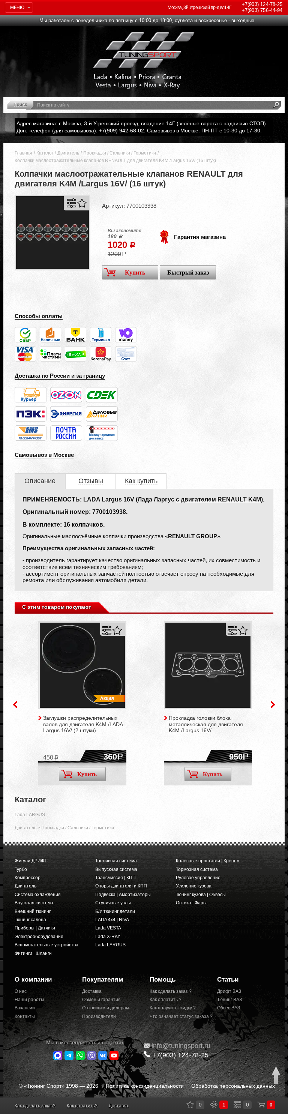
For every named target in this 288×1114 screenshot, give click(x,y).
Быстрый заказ (188, 272)
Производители (99, 1016)
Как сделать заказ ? (171, 991)
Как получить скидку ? (173, 1007)
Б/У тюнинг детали (115, 911)
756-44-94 (262, 10)
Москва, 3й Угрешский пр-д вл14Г (199, 7)
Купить (135, 272)
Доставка (92, 991)
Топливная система (116, 860)
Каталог (44, 153)
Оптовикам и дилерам (105, 1007)
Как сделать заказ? (35, 1105)
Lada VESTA (108, 928)
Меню (17, 7)
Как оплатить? (82, 1105)
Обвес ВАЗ (228, 1007)
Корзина (261, 1104)
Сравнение (237, 1104)
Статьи (227, 979)
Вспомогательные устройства (46, 944)
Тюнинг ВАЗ (229, 999)
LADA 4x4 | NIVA (112, 919)
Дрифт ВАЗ (229, 991)
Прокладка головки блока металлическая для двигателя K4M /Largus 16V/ (206, 724)
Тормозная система (197, 869)
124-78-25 (262, 4)
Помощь (163, 979)
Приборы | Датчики (35, 928)
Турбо (21, 869)
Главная (23, 153)
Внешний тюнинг (33, 911)
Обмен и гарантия (101, 999)
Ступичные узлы (113, 902)
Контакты (25, 1016)
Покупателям (102, 979)
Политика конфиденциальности (145, 1086)
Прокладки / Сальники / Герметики (119, 153)
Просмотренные (214, 1104)
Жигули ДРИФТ (30, 860)
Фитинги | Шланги (33, 953)
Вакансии (25, 1007)
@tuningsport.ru (181, 1045)
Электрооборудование (39, 936)
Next (273, 704)
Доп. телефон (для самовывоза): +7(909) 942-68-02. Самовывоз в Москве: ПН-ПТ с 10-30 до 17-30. (139, 131)
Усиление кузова (194, 886)
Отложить (82, 203)
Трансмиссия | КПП (115, 877)
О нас (21, 991)
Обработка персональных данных (233, 1086)
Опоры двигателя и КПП (121, 886)
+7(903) (180, 1055)
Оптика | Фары (191, 902)
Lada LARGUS (30, 814)
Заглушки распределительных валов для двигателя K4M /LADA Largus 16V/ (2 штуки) (83, 724)
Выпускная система (116, 869)
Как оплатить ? (166, 999)
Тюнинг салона (30, 919)
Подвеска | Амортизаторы (123, 894)
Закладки (190, 1104)
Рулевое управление (198, 877)
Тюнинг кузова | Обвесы (201, 894)
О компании (33, 979)
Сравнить (71, 203)
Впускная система (34, 902)
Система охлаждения (38, 894)
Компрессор (27, 877)
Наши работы (29, 999)
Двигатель (68, 153)
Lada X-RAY (107, 936)
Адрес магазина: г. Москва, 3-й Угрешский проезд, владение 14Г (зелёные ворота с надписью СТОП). (141, 123)
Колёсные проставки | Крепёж (208, 860)
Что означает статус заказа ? (178, 1016)
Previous (15, 704)
